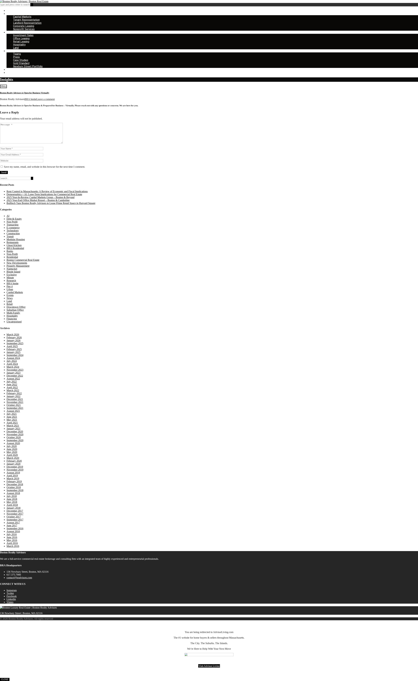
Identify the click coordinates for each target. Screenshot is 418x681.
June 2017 (12, 525)
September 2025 (15, 343)
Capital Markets (22, 16)
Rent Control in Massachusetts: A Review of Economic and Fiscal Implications (47, 191)
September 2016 (15, 528)
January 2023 (13, 372)
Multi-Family (13, 312)
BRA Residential (15, 248)
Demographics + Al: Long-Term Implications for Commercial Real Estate (44, 194)
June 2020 (12, 449)
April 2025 (12, 346)
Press (16, 57)
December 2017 (15, 510)
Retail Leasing (21, 41)
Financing (12, 318)
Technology (13, 230)
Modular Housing (16, 239)
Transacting (12, 224)
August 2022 (13, 378)
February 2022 (14, 393)
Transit (10, 236)
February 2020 (14, 460)
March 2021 (13, 425)
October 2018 (14, 487)
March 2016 (13, 546)
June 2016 (12, 537)
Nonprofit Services (24, 29)
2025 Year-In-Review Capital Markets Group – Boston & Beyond (40, 197)
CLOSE (4, 679)
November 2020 (15, 434)
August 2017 (13, 522)
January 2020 (13, 463)
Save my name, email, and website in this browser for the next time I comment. (44, 166)
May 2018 (12, 502)
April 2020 (12, 455)
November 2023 (15, 369)
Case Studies (20, 60)
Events (10, 295)
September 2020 (15, 440)
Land (16, 47)
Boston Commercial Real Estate (23, 260)
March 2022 (13, 390)
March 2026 (13, 334)
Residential (12, 257)
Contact (11, 72)
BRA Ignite (30, 99)
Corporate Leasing (23, 26)
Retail (10, 304)
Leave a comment (45, 99)
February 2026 (14, 337)
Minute (10, 277)
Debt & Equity (14, 218)
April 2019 (12, 475)
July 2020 (12, 446)
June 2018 (12, 499)
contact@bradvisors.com (19, 577)
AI (8, 215)
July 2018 (12, 496)
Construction (13, 233)
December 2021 (15, 399)
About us (12, 50)
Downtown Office (16, 307)
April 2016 (12, 543)
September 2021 (15, 408)
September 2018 (15, 490)
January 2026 (13, 340)
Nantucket (12, 268)
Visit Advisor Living (209, 666)
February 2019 (14, 481)
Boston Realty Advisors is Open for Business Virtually (24, 93)
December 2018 (15, 484)
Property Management (18, 265)
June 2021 (12, 416)
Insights (11, 69)
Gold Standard (21, 63)
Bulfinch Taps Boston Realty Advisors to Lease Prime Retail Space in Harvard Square (51, 203)
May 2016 (12, 540)
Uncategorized (14, 321)
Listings (11, 32)
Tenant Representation (26, 19)
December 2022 (15, 375)
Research (11, 280)
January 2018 (13, 508)
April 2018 (12, 505)
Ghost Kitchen (14, 245)
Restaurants (12, 242)
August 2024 (13, 358)
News (10, 298)
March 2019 (13, 478)
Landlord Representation (27, 22)
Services (11, 13)
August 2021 (13, 411)
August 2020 (13, 443)
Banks (10, 251)
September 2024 (15, 355)
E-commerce (13, 227)
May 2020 (12, 452)
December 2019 (15, 466)
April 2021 (12, 422)
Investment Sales (23, 35)
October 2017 (14, 516)
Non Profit (12, 221)
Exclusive (12, 274)
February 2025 (14, 349)
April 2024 (12, 364)
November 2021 (15, 402)
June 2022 (12, 384)
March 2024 (13, 366)
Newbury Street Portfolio (28, 66)
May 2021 (12, 419)
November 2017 (15, 513)
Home (10, 10)
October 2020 (14, 437)
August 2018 (13, 493)
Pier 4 (10, 286)
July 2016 (12, 534)
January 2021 (13, 428)
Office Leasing (21, 38)
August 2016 (13, 531)
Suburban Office (15, 310)
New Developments (17, 262)
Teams (17, 53)
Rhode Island (13, 271)
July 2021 (12, 413)
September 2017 (15, 519)
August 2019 (13, 472)
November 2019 (15, 469)
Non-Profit (12, 254)
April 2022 (12, 387)
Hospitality (19, 44)
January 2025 (13, 352)
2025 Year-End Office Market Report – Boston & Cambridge (38, 200)
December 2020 (15, 431)
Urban (10, 289)
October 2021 (14, 405)
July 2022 (12, 381)
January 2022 (13, 396)
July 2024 (12, 361)
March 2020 (13, 458)
